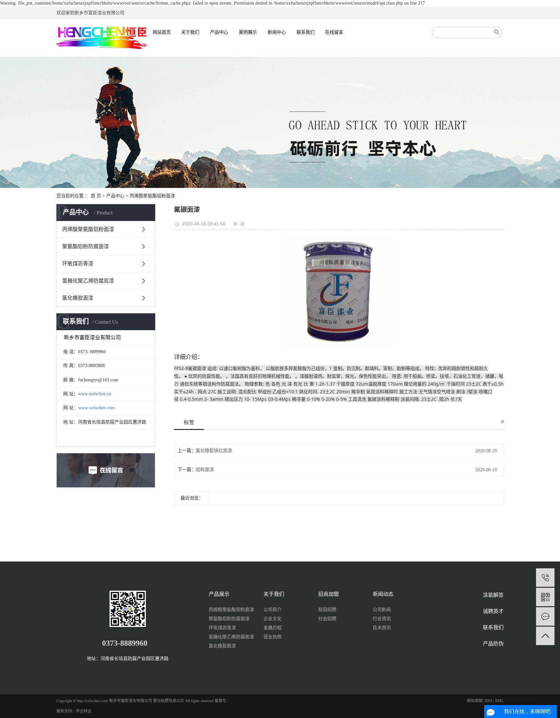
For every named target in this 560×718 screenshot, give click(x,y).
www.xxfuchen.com (96, 407)
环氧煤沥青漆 (77, 263)
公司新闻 (382, 609)
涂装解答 (493, 595)
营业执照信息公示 (168, 701)
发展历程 (272, 627)
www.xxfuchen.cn (94, 393)
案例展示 (248, 32)
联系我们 (306, 32)
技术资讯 (382, 627)
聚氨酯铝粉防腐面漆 (85, 246)
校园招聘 (327, 609)
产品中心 (219, 32)
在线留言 (334, 32)
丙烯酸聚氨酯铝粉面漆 (152, 195)
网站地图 (475, 701)
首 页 (96, 195)
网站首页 (162, 32)
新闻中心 (277, 32)
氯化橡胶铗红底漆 (214, 450)
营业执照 (272, 636)
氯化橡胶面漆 (77, 298)
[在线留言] (545, 616)
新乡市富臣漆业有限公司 (99, 12)
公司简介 (272, 609)
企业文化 (272, 618)
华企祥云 (83, 711)
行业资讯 (382, 618)
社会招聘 (327, 618)
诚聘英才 (493, 611)
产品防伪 (493, 643)
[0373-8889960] (545, 577)
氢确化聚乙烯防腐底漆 (88, 281)
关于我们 (190, 32)
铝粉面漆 (205, 469)
